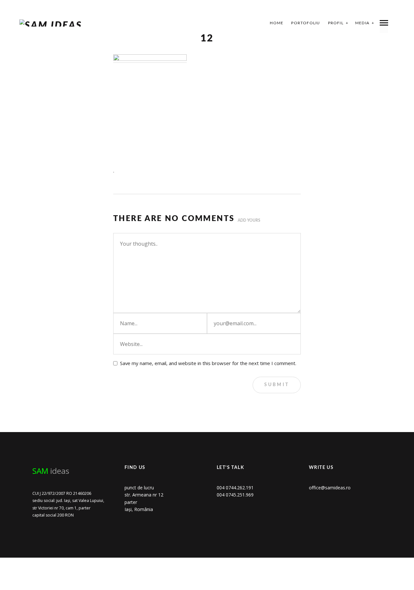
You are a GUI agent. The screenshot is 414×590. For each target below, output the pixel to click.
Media (362, 23)
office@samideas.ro (330, 487)
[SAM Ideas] (50, 23)
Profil (335, 23)
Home (276, 23)
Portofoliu (305, 23)
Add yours (249, 220)
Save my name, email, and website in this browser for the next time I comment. (208, 363)
